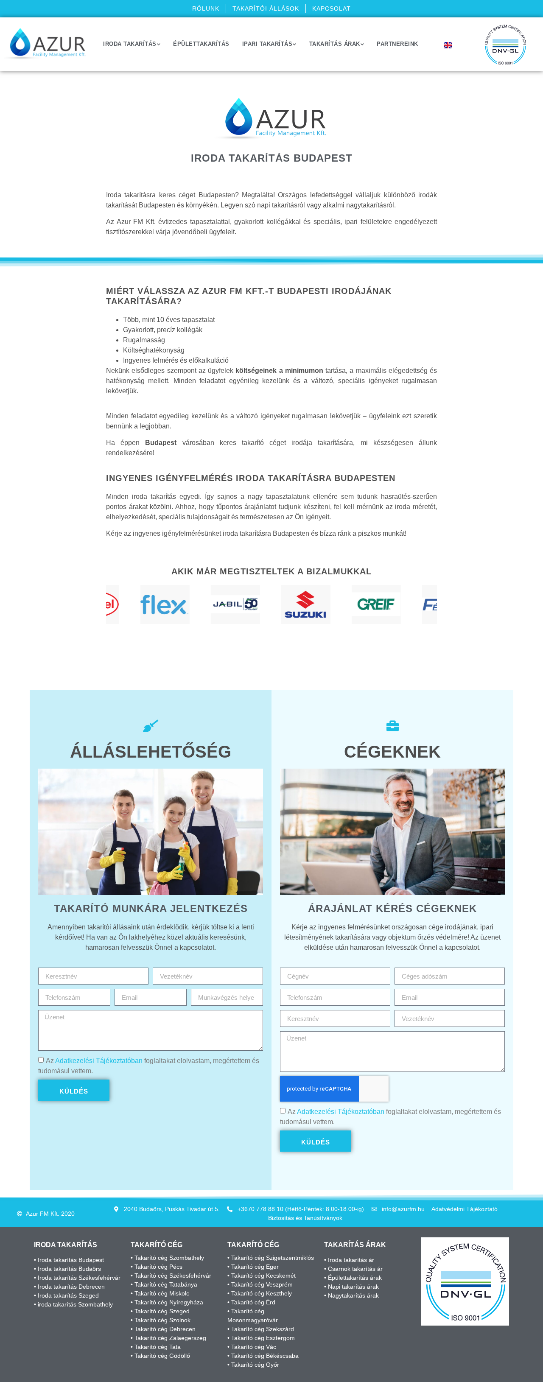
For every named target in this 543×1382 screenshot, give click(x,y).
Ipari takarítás (267, 44)
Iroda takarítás (130, 44)
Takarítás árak (334, 44)
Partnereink (397, 44)
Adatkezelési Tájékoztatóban (99, 1060)
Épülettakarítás (201, 44)
